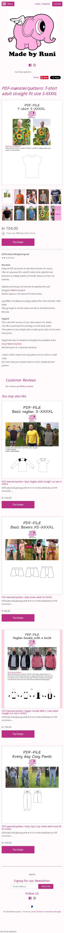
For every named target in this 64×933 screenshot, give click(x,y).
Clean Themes (37, 912)
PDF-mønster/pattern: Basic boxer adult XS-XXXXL (27, 597)
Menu (10, 4)
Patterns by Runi (17, 290)
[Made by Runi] (32, 34)
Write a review (26, 386)
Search (32, 874)
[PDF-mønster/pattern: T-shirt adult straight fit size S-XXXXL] (7, 196)
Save (46, 77)
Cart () (57, 4)
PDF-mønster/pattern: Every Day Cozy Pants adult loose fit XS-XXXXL (31, 827)
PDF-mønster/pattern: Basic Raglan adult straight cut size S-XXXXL (32, 482)
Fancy (36, 77)
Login (37, 4)
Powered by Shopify (52, 912)
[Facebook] (30, 65)
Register (46, 4)
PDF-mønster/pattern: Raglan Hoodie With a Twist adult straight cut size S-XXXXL (30, 712)
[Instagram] (34, 65)
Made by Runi (15, 912)
